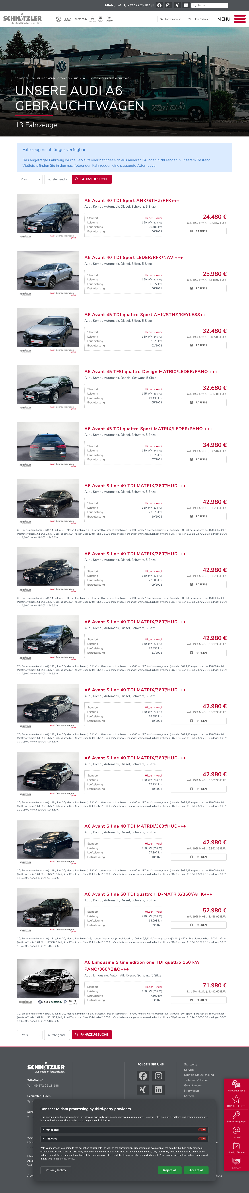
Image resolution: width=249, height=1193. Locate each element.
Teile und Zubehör (196, 1080)
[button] (29, 179)
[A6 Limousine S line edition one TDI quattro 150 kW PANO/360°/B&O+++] (48, 982)
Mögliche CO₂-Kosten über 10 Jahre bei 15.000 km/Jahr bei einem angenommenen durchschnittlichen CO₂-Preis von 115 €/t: (126, 534)
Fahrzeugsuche (236, 1090)
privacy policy (67, 1158)
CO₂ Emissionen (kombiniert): (33, 530)
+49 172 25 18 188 (140, 5)
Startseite (190, 1065)
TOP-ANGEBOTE (236, 1106)
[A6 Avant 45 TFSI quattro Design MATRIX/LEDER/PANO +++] (48, 388)
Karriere (236, 1168)
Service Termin (236, 1152)
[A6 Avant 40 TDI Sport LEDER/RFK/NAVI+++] (48, 274)
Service (189, 1070)
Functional (52, 1130)
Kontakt (236, 1137)
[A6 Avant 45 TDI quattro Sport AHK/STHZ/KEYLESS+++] (48, 331)
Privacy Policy (56, 1170)
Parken (201, 231)
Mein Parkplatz (201, 19)
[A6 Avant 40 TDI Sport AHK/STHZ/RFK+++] (48, 217)
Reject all (169, 1170)
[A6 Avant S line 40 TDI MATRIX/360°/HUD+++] (48, 502)
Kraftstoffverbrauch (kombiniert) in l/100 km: (117, 530)
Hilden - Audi (153, 218)
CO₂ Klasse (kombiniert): (75, 530)
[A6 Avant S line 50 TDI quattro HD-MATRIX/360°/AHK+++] (48, 911)
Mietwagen (191, 1091)
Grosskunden (193, 1085)
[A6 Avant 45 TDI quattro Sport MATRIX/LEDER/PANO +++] (48, 445)
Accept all (196, 1170)
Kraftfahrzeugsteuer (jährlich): (163, 530)
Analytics (51, 1138)
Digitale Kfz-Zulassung (199, 1075)
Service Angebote (236, 1121)
